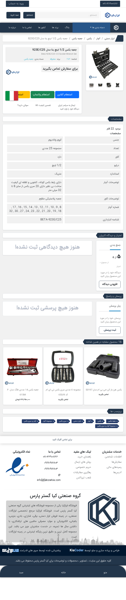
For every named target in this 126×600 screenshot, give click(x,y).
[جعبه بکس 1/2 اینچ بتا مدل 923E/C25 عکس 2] (117, 85)
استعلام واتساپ (41, 94)
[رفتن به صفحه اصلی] (116, 28)
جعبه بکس (28, 59)
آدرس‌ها (117, 472)
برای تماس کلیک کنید (62, 440)
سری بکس (63, 421)
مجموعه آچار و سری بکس (106, 426)
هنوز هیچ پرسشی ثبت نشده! (47, 308)
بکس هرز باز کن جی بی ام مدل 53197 (104, 390)
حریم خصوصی (83, 467)
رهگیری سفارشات (82, 472)
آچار (89, 421)
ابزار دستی (77, 421)
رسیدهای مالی (114, 467)
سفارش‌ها (117, 462)
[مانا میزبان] (10, 550)
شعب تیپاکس (83, 477)
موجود (118, 129)
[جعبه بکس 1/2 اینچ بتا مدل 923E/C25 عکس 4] (100, 85)
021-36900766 (110, 4)
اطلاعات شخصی (113, 457)
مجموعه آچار (47, 421)
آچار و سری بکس (30, 421)
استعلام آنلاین (65, 94)
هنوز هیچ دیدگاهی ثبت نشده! (47, 247)
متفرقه (53, 59)
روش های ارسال (82, 462)
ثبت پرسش (110, 330)
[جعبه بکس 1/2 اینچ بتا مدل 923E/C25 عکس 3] (109, 85)
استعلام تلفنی (16, 94)
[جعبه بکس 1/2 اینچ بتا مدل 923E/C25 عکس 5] (91, 85)
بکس (99, 421)
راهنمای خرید (84, 457)
